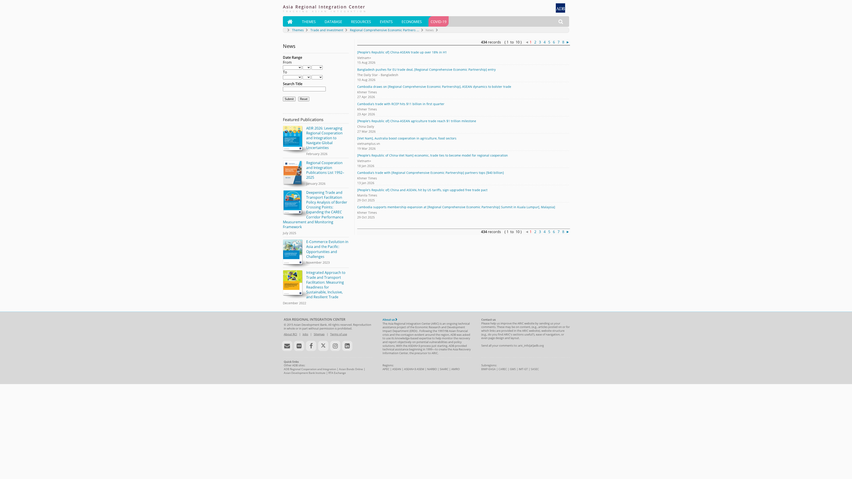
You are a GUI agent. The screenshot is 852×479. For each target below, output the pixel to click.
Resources (361, 21)
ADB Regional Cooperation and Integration (310, 369)
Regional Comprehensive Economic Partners (384, 30)
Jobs (305, 334)
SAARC (444, 369)
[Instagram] (335, 346)
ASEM (420, 369)
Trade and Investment (326, 30)
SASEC (535, 369)
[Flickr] (299, 346)
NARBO (432, 369)
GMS (513, 369)
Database (333, 21)
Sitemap (319, 334)
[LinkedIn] (347, 346)
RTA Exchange (337, 373)
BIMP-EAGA (488, 369)
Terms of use (338, 334)
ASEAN (396, 369)
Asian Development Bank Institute (304, 373)
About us (389, 320)
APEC (386, 369)
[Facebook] (311, 346)
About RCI (290, 334)
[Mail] (287, 346)
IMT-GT (523, 369)
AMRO (455, 369)
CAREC (503, 369)
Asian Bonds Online (351, 369)
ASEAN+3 (410, 369)
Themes (309, 21)
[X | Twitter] (323, 346)
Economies (412, 21)
